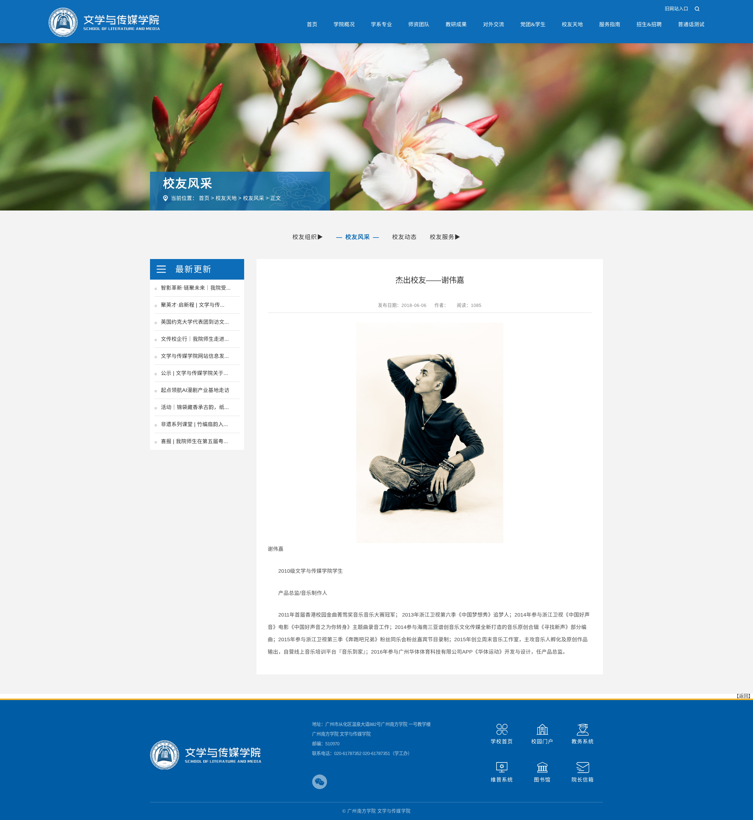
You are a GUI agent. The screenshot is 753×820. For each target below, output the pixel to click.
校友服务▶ (445, 237)
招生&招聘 (649, 24)
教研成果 (456, 24)
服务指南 (609, 24)
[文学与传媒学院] (104, 21)
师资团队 (418, 24)
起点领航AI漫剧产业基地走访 (195, 390)
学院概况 (344, 24)
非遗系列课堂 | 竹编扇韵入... (194, 424)
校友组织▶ (308, 237)
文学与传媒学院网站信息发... (195, 356)
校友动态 (404, 237)
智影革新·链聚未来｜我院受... (196, 288)
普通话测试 (691, 24)
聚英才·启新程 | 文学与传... (192, 305)
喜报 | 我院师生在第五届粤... (194, 441)
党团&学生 (533, 24)
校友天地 (572, 24)
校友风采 (253, 198)
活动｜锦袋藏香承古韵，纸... (195, 407)
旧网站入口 (677, 8)
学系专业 (381, 24)
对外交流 (493, 24)
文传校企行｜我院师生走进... (195, 339)
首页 (312, 24)
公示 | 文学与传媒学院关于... (194, 373)
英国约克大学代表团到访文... (195, 322)
